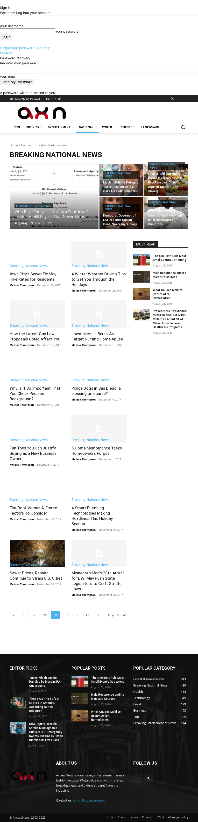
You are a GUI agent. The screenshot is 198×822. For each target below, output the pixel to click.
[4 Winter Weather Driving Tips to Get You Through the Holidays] (99, 254)
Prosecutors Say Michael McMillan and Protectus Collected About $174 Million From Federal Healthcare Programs (170, 319)
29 (44, 615)
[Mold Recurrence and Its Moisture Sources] (141, 277)
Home (14, 145)
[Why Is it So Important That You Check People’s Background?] (37, 368)
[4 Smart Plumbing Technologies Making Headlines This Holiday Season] (99, 488)
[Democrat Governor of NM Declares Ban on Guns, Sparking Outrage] (121, 213)
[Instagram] (165, 99)
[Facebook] (159, 99)
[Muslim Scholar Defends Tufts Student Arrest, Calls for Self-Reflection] (121, 180)
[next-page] (98, 615)
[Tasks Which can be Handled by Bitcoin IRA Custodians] (18, 681)
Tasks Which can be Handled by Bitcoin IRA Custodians (44, 682)
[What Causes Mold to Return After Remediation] (141, 294)
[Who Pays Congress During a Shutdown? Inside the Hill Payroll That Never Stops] (54, 196)
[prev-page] (14, 615)
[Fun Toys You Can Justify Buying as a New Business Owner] (37, 428)
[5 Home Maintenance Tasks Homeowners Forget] (99, 428)
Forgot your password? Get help (25, 48)
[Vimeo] (179, 99)
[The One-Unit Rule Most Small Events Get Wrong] (141, 260)
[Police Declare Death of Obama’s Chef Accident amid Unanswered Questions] (166, 213)
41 (87, 615)
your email (8, 76)
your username (11, 26)
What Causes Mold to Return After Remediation (168, 294)
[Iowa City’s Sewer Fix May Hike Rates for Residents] (37, 254)
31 (66, 615)
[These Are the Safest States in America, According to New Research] (18, 702)
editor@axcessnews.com (90, 800)
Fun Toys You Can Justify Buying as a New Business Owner (33, 453)
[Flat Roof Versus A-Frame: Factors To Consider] (37, 488)
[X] (172, 99)
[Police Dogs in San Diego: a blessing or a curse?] (99, 368)
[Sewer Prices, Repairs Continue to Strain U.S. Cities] (37, 553)
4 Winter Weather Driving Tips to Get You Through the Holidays (98, 279)
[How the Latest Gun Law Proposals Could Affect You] (37, 314)
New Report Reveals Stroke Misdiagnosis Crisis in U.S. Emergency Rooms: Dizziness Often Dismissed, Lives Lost (46, 732)
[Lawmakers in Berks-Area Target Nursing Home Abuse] (99, 314)
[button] (182, 127)
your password (67, 31)
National (26, 145)
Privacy (6, 53)
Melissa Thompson (22, 285)
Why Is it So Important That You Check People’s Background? (35, 393)
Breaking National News (33, 205)
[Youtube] (185, 99)
